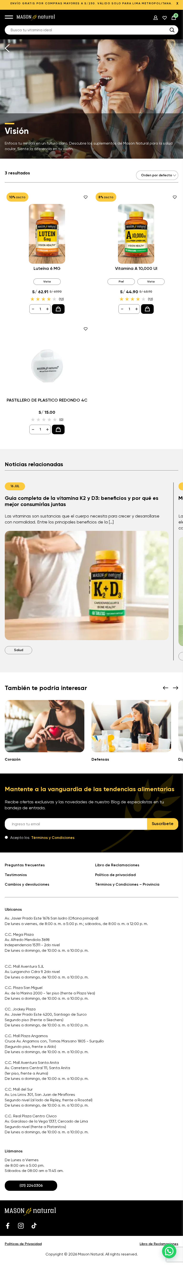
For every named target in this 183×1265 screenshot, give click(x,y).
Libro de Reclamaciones (117, 865)
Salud (18, 650)
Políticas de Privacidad (23, 1244)
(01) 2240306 (31, 1185)
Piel (121, 281)
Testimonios (16, 875)
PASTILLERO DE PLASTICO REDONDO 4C (47, 400)
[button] (169, 1251)
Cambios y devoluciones (27, 884)
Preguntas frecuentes (25, 865)
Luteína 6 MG (47, 268)
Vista (47, 281)
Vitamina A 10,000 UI (136, 268)
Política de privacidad (115, 875)
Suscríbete (162, 823)
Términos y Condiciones (53, 837)
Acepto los (42, 837)
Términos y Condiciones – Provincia (127, 884)
